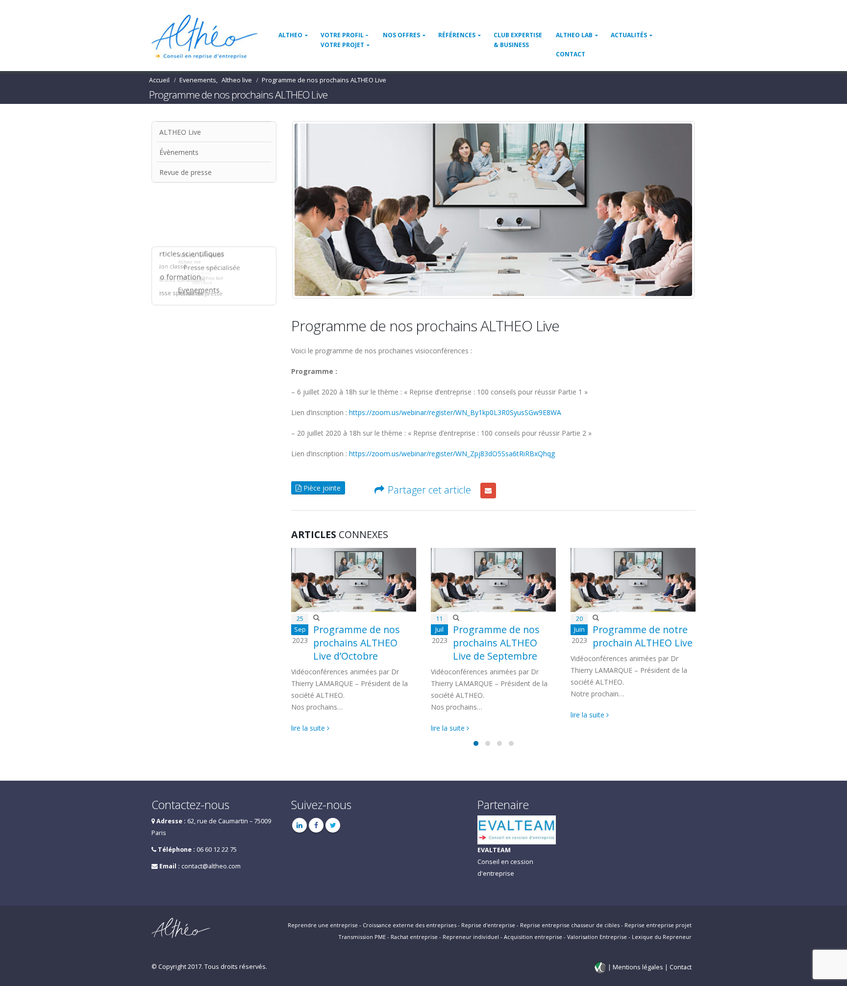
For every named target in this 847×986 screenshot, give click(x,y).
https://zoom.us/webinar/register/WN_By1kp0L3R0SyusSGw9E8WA (455, 412)
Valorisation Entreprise (597, 936)
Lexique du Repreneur (662, 936)
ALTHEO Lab (574, 35)
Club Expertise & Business (518, 40)
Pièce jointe (321, 488)
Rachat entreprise (414, 936)
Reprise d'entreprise (488, 925)
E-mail (488, 490)
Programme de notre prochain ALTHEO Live (643, 636)
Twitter (332, 825)
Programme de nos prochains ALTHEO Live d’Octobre (356, 643)
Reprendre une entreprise (323, 925)
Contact (570, 54)
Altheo (290, 35)
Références (456, 35)
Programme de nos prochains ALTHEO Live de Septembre (496, 643)
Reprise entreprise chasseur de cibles (570, 925)
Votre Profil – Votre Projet (345, 40)
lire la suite (309, 728)
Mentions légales (639, 966)
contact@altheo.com (211, 866)
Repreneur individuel (471, 936)
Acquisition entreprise (533, 936)
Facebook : (316, 825)
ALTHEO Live (180, 132)
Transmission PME (362, 936)
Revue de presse (185, 172)
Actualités (629, 35)
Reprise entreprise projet (658, 925)
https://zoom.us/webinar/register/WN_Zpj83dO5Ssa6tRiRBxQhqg (452, 453)
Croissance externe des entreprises (409, 925)
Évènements (179, 152)
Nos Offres (401, 35)
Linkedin (299, 825)
